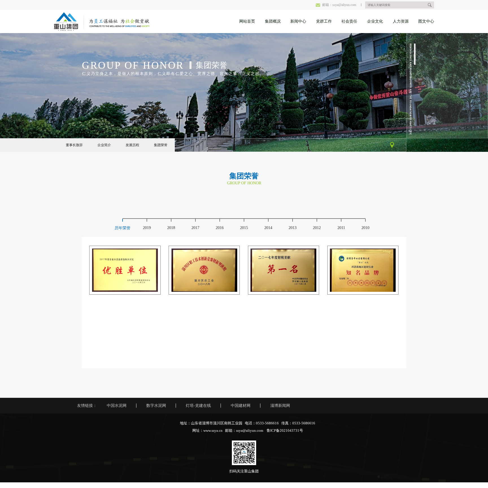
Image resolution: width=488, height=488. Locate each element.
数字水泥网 (156, 405)
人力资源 (401, 21)
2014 (268, 228)
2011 (341, 228)
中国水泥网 (117, 405)
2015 (244, 228)
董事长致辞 (74, 145)
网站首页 (247, 21)
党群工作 (324, 21)
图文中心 (426, 21)
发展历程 (132, 145)
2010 (365, 228)
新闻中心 (298, 21)
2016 (220, 228)
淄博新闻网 (280, 405)
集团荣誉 (160, 145)
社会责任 (349, 21)
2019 (147, 228)
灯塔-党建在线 (198, 405)
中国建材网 (240, 405)
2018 (171, 228)
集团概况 (273, 21)
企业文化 (375, 21)
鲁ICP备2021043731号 (285, 431)
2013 (293, 228)
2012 (317, 228)
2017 (195, 228)
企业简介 (104, 145)
